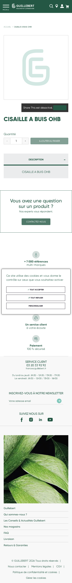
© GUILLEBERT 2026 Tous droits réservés (34, 560)
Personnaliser (36, 306)
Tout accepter (36, 289)
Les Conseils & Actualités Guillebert (24, 520)
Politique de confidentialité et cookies (35, 572)
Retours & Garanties (16, 545)
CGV (59, 566)
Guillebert (9, 508)
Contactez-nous (36, 221)
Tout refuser (36, 298)
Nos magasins (12, 526)
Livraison (9, 538)
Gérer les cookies (36, 577)
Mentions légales (41, 566)
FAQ (6, 532)
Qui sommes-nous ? (15, 514)
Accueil (7, 27)
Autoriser (60, 107)
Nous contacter (17, 566)
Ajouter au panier (49, 141)
